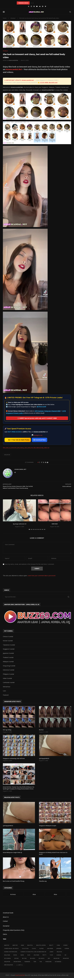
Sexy (49, 958)
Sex (65, 955)
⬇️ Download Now (39, 440)
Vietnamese (6, 687)
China (58, 945)
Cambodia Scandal (8, 682)
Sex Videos (41, 958)
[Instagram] (31, 6)
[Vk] (39, 6)
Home (4, 18)
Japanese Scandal (8, 653)
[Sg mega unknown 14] (19, 510)
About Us (6, 917)
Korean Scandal (8, 641)
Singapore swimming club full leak (14, 758)
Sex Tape (24, 958)
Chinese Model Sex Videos (11, 948)
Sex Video (32, 958)
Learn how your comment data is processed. (42, 575)
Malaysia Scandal (8, 661)
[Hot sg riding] (19, 716)
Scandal (58, 955)
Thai (40, 961)
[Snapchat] (42, 6)
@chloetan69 (41, 407)
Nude (28, 955)
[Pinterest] (34, 6)
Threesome (48, 961)
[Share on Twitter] (43, 462)
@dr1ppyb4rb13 (44, 758)
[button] (31, 3)
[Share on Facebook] (41, 462)
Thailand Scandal (8, 657)
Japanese (58, 948)
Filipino (41, 948)
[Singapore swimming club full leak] (19, 745)
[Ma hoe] (55, 716)
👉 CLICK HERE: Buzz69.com (47, 82)
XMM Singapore (8, 965)
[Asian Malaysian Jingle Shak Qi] (19, 839)
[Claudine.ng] (55, 868)
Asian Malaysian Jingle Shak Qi (12, 852)
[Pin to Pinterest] (45, 462)
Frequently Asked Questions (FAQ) (13, 930)
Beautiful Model (41, 945)
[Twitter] (28, 6)
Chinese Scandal (8, 636)
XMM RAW (55, 524)
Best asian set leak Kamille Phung (13, 881)
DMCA (5, 934)
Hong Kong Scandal (9, 666)
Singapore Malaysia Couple (47, 825)
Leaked (51, 951)
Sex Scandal (7, 958)
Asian (22, 945)
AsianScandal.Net (20, 975)
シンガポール (19, 965)
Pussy (51, 955)
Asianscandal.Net (14, 69)
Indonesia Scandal (8, 670)
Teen (34, 961)
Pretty (44, 955)
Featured (5, 695)
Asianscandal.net (28, 80)
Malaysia (59, 951)
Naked (22, 955)
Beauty (51, 945)
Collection (25, 948)
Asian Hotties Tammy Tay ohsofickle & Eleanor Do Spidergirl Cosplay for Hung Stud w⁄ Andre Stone (18, 788)
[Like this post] (39, 462)
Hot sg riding (7, 730)
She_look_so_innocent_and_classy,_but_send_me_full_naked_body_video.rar (26, 448)
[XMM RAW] (54, 510)
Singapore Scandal (8, 649)
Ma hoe (41, 730)
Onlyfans (36, 955)
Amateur (6, 945)
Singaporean (17, 961)
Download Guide (8, 913)
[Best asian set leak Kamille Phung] (19, 868)
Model (15, 955)
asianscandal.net (13, 60)
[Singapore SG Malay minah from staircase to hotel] (55, 839)
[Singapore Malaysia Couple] (55, 812)
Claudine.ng (43, 881)
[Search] (70, 12)
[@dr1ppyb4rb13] (55, 745)
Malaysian (7, 955)
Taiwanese (27, 961)
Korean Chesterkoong (10, 951)
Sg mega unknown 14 (19, 524)
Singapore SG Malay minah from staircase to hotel (53, 853)
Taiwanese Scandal (9, 645)
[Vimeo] (45, 6)
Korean (67, 948)
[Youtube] (36, 6)
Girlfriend (50, 948)
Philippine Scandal (8, 674)
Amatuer (13, 18)
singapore (7, 454)
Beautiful (30, 945)
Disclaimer (6, 926)
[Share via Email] (47, 462)
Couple (34, 948)
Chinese (65, 945)
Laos (4, 691)
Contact (5, 921)
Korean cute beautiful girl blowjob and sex (33, 951)
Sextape (16, 958)
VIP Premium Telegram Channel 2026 (47, 411)
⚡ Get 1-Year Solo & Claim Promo (17, 440)
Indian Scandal (7, 678)
